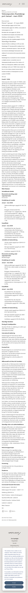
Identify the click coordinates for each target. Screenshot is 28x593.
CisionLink (6, 511)
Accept (14, 582)
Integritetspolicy (14, 545)
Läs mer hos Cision (7, 517)
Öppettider (15, 541)
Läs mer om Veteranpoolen (9, 520)
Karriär (15, 543)
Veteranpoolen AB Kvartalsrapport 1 (13, 511)
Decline (14, 586)
